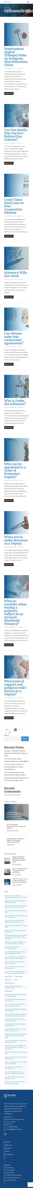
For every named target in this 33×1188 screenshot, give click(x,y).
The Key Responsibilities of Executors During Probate (15, 1010)
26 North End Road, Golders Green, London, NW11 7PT (14, 1122)
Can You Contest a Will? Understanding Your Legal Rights (16, 760)
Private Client (20, 407)
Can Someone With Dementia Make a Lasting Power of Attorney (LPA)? (15, 906)
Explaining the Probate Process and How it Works (15, 931)
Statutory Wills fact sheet (15, 274)
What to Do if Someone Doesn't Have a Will (16, 1053)
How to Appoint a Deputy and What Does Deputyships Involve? (15, 952)
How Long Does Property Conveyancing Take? (12, 947)
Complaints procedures (13, 1175)
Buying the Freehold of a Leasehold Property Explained (15, 901)
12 (5, 732)
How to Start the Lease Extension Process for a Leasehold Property (14, 972)
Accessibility (9, 1168)
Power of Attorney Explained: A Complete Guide (14, 987)
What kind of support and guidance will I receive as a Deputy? (15, 687)
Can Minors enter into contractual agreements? (13, 338)
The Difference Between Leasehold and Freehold (15, 1000)
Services (8, 1148)
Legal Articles (20, 68)
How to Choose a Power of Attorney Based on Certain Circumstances (13, 767)
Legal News (8, 979)
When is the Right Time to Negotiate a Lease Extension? (15, 1062)
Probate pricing (10, 1180)
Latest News (8, 976)
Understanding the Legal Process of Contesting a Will (15, 1024)
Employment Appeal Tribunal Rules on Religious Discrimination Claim (15, 57)
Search (6, 735)
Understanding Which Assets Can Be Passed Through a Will (16, 779)
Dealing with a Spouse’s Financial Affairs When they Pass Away (14, 921)
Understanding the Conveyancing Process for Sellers (14, 1019)
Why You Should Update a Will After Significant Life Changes (15, 1082)
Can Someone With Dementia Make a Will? (15, 911)
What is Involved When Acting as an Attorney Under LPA (15, 1041)
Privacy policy (10, 1170)
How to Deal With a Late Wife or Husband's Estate (14, 962)
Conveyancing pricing (12, 1177)
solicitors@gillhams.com (13, 1129)
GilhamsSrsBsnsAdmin (11, 68)
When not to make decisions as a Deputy (16, 540)
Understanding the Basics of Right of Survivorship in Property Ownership (15, 1015)
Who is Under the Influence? (15, 402)
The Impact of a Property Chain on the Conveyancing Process (15, 1005)
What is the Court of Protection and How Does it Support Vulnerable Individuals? (15, 1047)
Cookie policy (9, 1172)
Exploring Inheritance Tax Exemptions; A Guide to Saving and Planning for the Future (16, 937)
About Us (8, 1145)
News (15, 979)
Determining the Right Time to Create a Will (16, 926)
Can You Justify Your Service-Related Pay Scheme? (15, 135)
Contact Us (9, 1154)
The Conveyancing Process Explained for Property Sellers (15, 774)
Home (7, 1142)
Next (10, 732)
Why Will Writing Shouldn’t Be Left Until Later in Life (15, 1077)
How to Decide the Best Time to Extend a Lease (14, 967)
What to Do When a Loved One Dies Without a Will (15, 1057)
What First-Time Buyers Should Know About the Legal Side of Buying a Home (15, 1035)
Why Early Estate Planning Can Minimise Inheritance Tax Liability (14, 1072)
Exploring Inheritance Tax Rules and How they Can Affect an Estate (15, 942)
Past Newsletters (10, 983)
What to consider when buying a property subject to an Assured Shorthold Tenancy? (15, 612)
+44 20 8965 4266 (11, 1127)
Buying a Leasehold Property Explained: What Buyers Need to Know (16, 753)
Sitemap (8, 1165)
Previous (7, 729)
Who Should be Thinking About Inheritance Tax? (14, 1067)
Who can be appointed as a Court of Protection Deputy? (15, 470)
